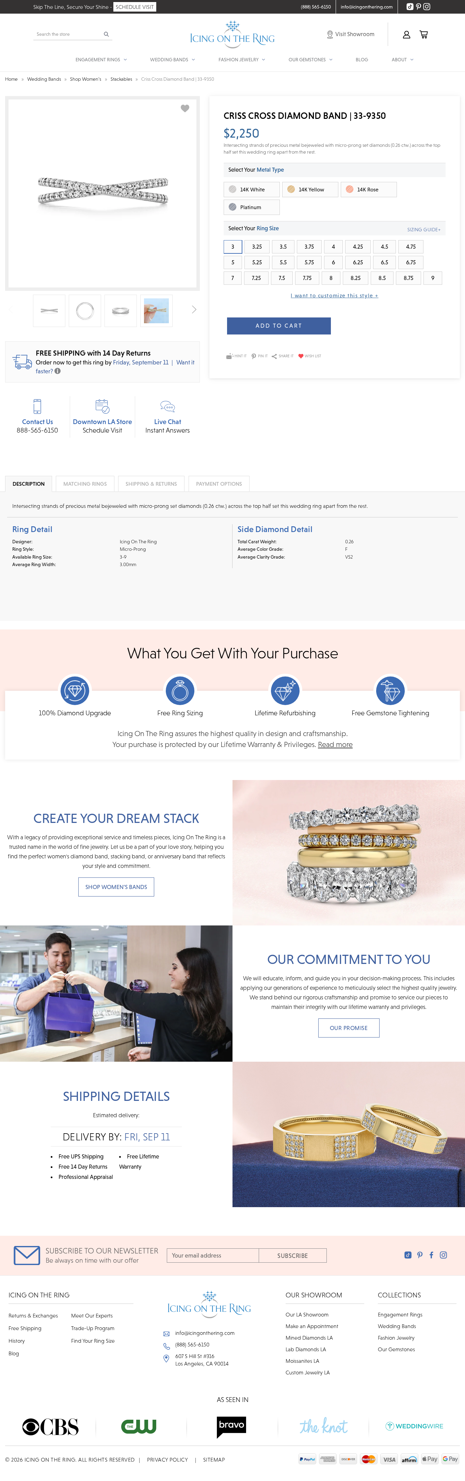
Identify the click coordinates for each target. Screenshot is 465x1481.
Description (29, 484)
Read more (335, 744)
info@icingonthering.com (205, 1333)
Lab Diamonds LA (306, 1349)
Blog (362, 59)
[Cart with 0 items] (423, 34)
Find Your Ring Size (93, 1341)
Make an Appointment (312, 1326)
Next (194, 309)
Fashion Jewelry (396, 1338)
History (17, 1341)
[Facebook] (431, 1255)
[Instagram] (443, 1255)
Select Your (256, 169)
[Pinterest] (419, 1255)
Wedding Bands (397, 1326)
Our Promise (349, 1028)
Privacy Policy (167, 1459)
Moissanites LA (302, 1361)
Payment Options (219, 484)
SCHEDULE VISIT (135, 7)
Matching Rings (85, 484)
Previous (10, 309)
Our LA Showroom (307, 1314)
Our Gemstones (396, 1349)
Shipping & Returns (151, 484)
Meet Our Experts (92, 1315)
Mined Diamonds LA (309, 1338)
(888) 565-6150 (192, 1344)
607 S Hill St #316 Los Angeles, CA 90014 (202, 1360)
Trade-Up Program (92, 1328)
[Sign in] (406, 34)
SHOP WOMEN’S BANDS (116, 887)
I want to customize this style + (334, 295)
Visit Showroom (354, 34)
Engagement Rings (400, 1314)
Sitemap (214, 1459)
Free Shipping (25, 1328)
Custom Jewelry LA (308, 1372)
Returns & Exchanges (33, 1315)
